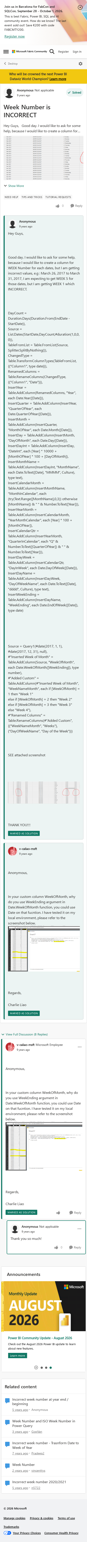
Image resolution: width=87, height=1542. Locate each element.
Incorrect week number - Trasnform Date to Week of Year (45, 1445)
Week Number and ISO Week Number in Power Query (43, 1423)
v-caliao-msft (28, 849)
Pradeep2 (37, 1453)
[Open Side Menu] (6, 51)
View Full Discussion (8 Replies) (27, 1034)
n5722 (35, 1488)
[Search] (52, 51)
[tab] (41, 1367)
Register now (14, 36)
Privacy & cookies (41, 1518)
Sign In (77, 51)
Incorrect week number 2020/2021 (39, 1482)
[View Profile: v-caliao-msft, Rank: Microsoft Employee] (10, 1047)
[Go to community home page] (29, 51)
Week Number (23, 1464)
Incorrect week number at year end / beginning (40, 1401)
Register (63, 51)
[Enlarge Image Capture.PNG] (44, 949)
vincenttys (38, 1470)
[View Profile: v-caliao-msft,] (12, 851)
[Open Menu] (80, 64)
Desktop (13, 63)
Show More (16, 186)
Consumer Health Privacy (61, 1533)
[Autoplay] (36, 1367)
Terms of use (66, 1518)
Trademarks (11, 1527)
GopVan (36, 1431)
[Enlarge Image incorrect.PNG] (44, 793)
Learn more (58, 79)
